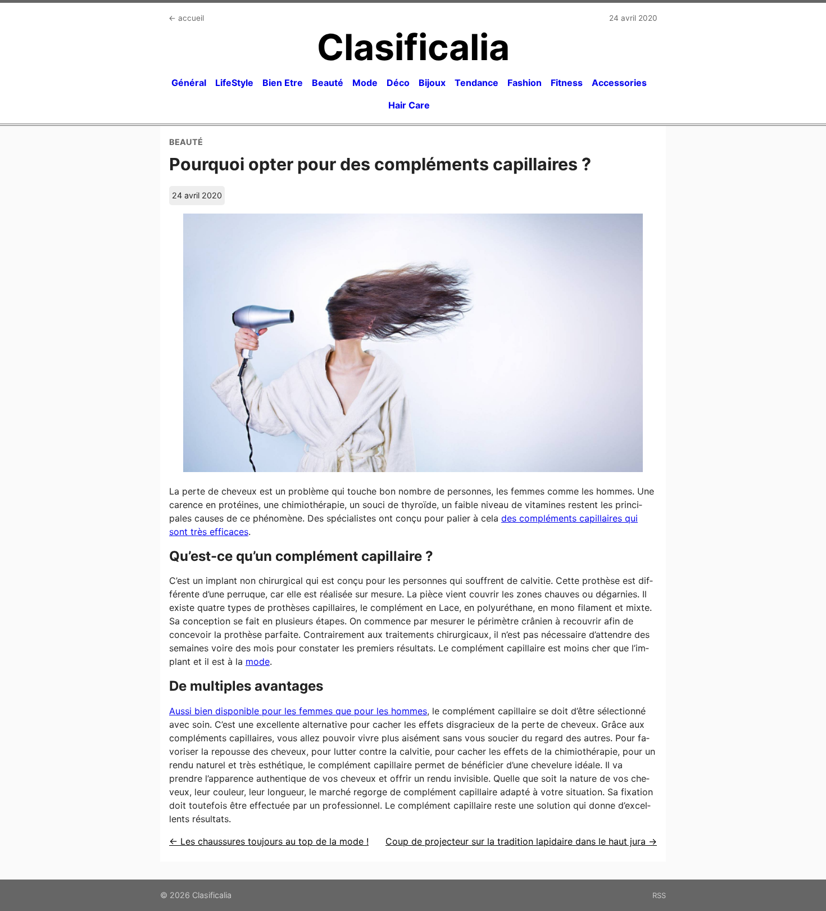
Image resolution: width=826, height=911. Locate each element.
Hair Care (409, 105)
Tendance (476, 82)
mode (258, 661)
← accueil (186, 17)
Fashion (524, 82)
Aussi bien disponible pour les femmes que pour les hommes (298, 711)
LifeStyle (234, 82)
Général (188, 82)
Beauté (327, 82)
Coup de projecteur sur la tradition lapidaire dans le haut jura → (521, 841)
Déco (398, 82)
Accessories (619, 82)
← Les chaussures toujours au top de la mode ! (269, 841)
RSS (659, 895)
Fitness (567, 82)
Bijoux (432, 82)
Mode (365, 82)
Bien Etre (282, 82)
